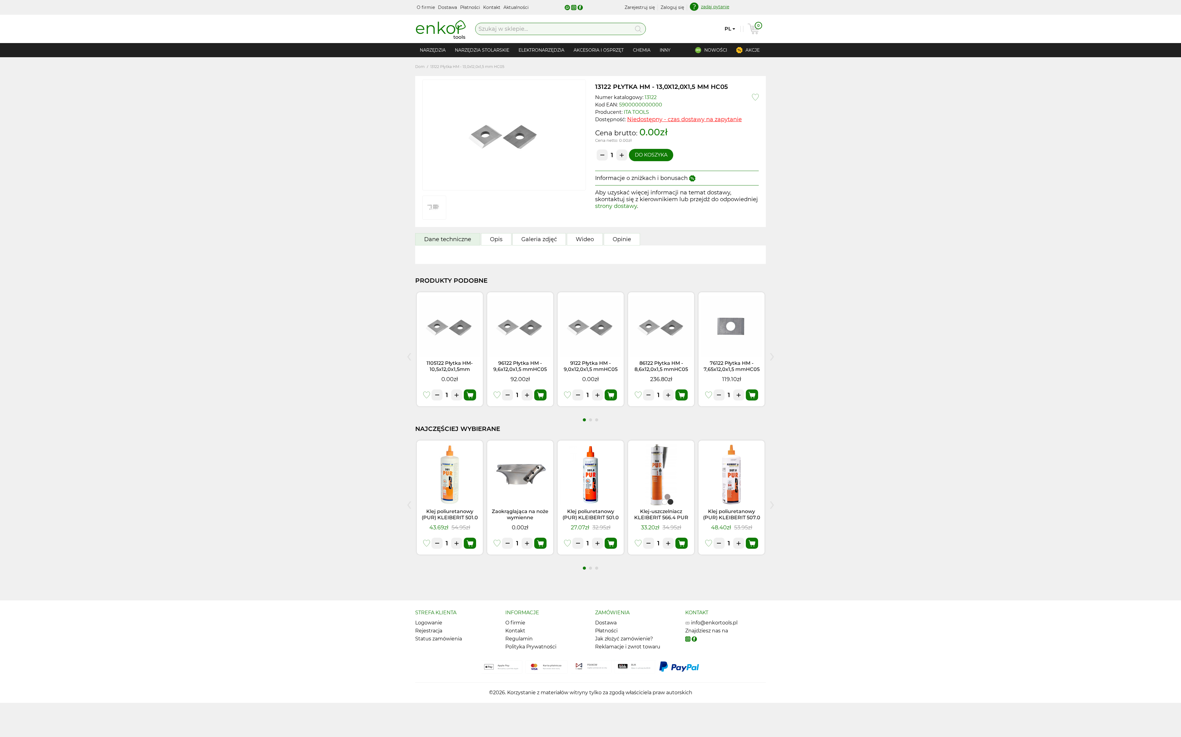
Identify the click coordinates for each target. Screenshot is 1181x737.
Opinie (622, 239)
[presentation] (409, 355)
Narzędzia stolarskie (482, 50)
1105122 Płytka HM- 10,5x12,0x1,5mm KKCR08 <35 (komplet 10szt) (449, 372)
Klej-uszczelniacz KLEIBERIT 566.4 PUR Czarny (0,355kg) (661, 517)
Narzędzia (433, 50)
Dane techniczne (447, 239)
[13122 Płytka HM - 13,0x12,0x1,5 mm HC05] (504, 135)
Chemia (641, 50)
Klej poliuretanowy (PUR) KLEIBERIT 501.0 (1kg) (450, 517)
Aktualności (516, 7)
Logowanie (428, 623)
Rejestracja (428, 631)
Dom (420, 66)
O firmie (426, 7)
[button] (584, 420)
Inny (665, 50)
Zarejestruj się (640, 7)
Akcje (753, 50)
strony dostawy (616, 206)
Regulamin (519, 639)
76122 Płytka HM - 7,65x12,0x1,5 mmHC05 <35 (732, 369)
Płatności (470, 7)
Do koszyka (651, 155)
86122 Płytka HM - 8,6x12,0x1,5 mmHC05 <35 (661, 369)
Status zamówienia (438, 639)
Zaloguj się (672, 7)
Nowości (715, 50)
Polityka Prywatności (530, 647)
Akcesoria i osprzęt (599, 50)
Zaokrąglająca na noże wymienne (520, 514)
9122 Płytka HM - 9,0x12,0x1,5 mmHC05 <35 (591, 369)
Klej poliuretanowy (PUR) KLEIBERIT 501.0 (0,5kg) (591, 517)
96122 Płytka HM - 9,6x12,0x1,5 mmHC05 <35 (520, 369)
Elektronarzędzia (541, 50)
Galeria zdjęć (539, 239)
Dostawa (448, 7)
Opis (496, 239)
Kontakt (492, 7)
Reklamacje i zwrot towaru (627, 647)
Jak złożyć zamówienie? (624, 639)
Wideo (585, 239)
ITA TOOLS (636, 112)
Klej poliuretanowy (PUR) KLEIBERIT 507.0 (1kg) (731, 517)
